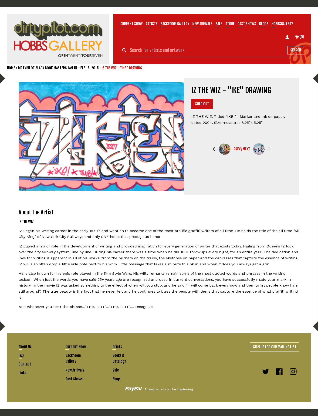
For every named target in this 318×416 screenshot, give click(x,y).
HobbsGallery (282, 23)
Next (246, 149)
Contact (25, 364)
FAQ (21, 355)
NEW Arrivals (202, 23)
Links (22, 373)
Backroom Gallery (175, 23)
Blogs (263, 23)
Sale (219, 23)
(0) (301, 36)
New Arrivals (74, 370)
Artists (152, 23)
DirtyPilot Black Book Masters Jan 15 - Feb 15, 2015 (58, 68)
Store (230, 23)
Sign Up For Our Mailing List (274, 347)
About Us (25, 346)
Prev (236, 149)
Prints (117, 346)
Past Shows (247, 23)
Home (11, 68)
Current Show (131, 23)
